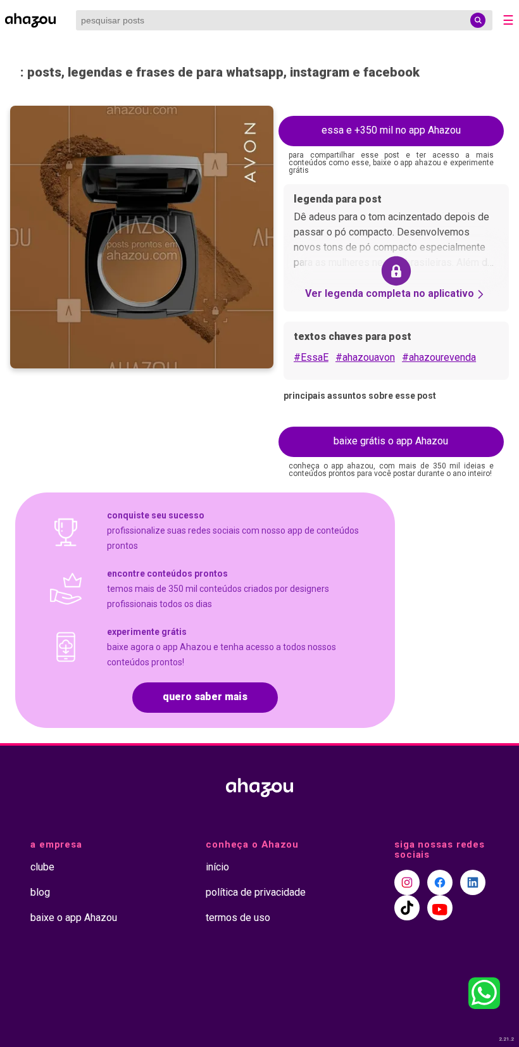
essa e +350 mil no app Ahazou (391, 130)
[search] (477, 20)
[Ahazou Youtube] (440, 907)
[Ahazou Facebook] (440, 882)
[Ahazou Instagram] (407, 882)
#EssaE (311, 357)
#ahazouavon (365, 357)
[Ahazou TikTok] (407, 907)
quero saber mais (205, 697)
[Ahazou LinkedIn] (472, 882)
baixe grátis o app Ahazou (391, 441)
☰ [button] (508, 20)
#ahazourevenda (439, 357)
